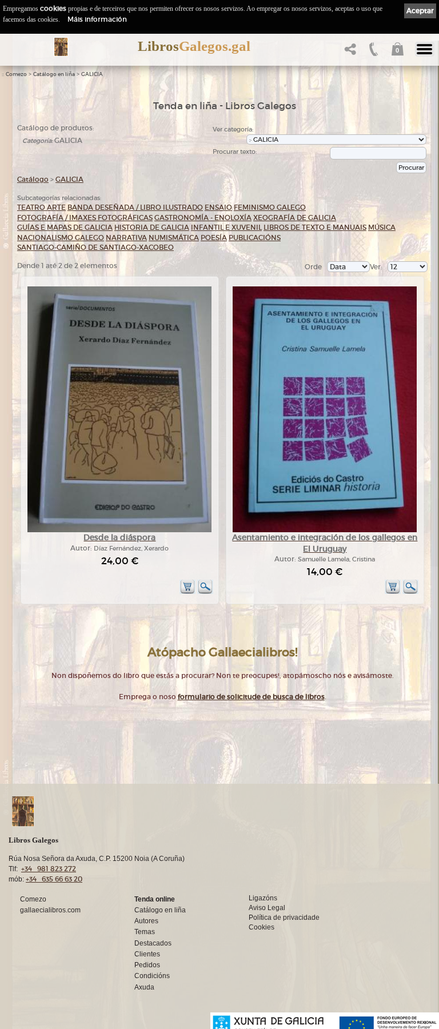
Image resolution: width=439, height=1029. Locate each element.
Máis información (97, 19)
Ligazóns (263, 898)
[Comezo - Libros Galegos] (61, 46)
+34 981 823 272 (48, 868)
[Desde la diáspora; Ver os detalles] (119, 530)
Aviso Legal (267, 907)
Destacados (152, 943)
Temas (144, 931)
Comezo (16, 74)
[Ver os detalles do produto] (205, 592)
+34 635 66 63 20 (54, 879)
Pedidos (147, 965)
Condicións (152, 975)
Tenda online (154, 899)
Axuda (144, 987)
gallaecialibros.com (50, 910)
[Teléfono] (372, 52)
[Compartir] (349, 52)
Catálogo (33, 179)
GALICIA (92, 74)
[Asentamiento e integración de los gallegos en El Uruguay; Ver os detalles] (325, 530)
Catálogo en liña (54, 74)
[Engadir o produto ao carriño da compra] (187, 592)
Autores (146, 921)
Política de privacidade (284, 917)
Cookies (261, 927)
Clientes (147, 954)
